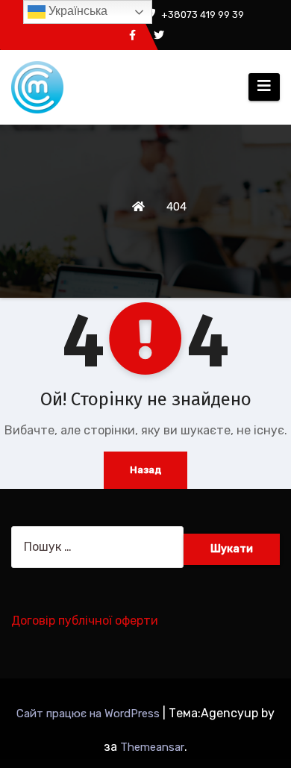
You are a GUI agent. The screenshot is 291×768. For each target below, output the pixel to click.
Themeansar (152, 747)
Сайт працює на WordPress (89, 713)
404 (176, 206)
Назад (145, 469)
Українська (76, 10)
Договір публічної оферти (84, 621)
